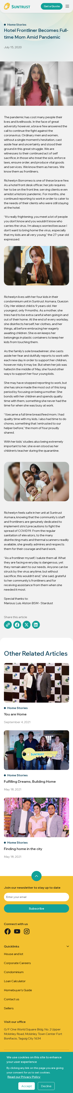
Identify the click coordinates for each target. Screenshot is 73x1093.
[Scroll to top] (36, 876)
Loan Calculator (15, 981)
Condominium (14, 972)
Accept (26, 1086)
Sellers (9, 1008)
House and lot (13, 954)
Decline (46, 1086)
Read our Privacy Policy (23, 1077)
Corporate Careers (17, 963)
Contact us (11, 999)
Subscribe (36, 908)
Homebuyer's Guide (18, 990)
